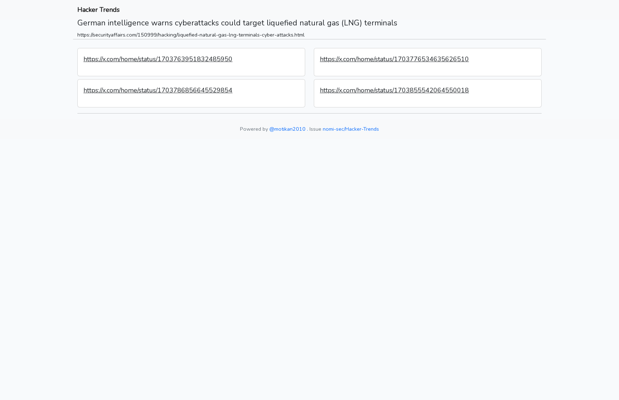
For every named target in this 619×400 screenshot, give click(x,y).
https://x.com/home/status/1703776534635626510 (394, 59)
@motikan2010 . (288, 128)
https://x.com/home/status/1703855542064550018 (394, 90)
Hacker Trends (98, 9)
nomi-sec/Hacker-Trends (351, 128)
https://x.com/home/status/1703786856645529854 (157, 90)
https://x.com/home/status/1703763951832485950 (157, 59)
